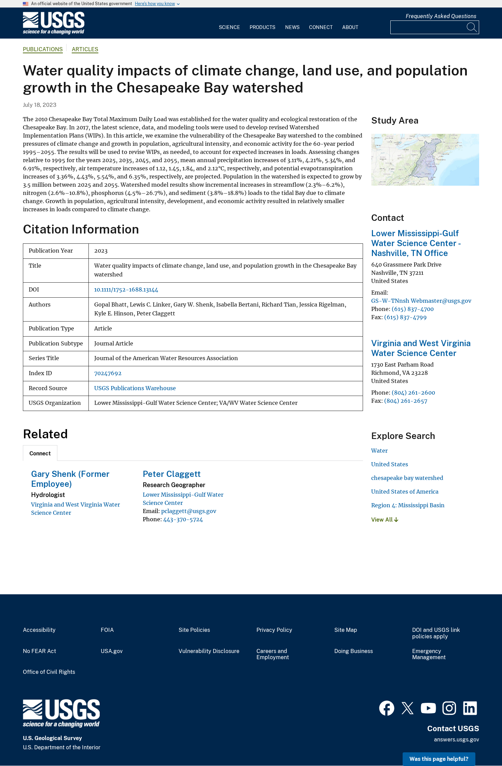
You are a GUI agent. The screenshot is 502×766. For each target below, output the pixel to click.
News (292, 27)
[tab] (40, 453)
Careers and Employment (272, 654)
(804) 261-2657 (405, 400)
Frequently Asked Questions (441, 16)
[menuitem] (229, 23)
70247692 (108, 373)
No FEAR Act (39, 651)
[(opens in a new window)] (387, 707)
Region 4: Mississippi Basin (408, 505)
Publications (43, 49)
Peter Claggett (172, 474)
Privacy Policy (274, 630)
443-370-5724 (183, 519)
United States (389, 464)
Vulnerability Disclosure (209, 651)
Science (229, 27)
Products (262, 27)
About (350, 27)
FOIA (107, 630)
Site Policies (194, 630)
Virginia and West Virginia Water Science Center (421, 348)
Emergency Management (429, 654)
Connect (321, 27)
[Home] (53, 33)
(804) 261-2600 (413, 392)
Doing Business (353, 651)
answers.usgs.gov (456, 739)
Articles (85, 49)
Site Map (345, 630)
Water (379, 450)
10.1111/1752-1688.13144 (126, 289)
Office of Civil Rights (49, 672)
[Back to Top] (477, 741)
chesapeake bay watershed (407, 477)
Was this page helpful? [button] (439, 759)
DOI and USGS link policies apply (436, 633)
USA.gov (112, 651)
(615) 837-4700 (413, 309)
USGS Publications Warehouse (135, 388)
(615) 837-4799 (405, 317)
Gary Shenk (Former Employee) (70, 478)
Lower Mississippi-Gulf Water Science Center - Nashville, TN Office (415, 243)
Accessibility (39, 630)
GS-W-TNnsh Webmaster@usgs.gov (421, 300)
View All (382, 519)
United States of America (404, 491)
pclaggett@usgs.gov (188, 511)
